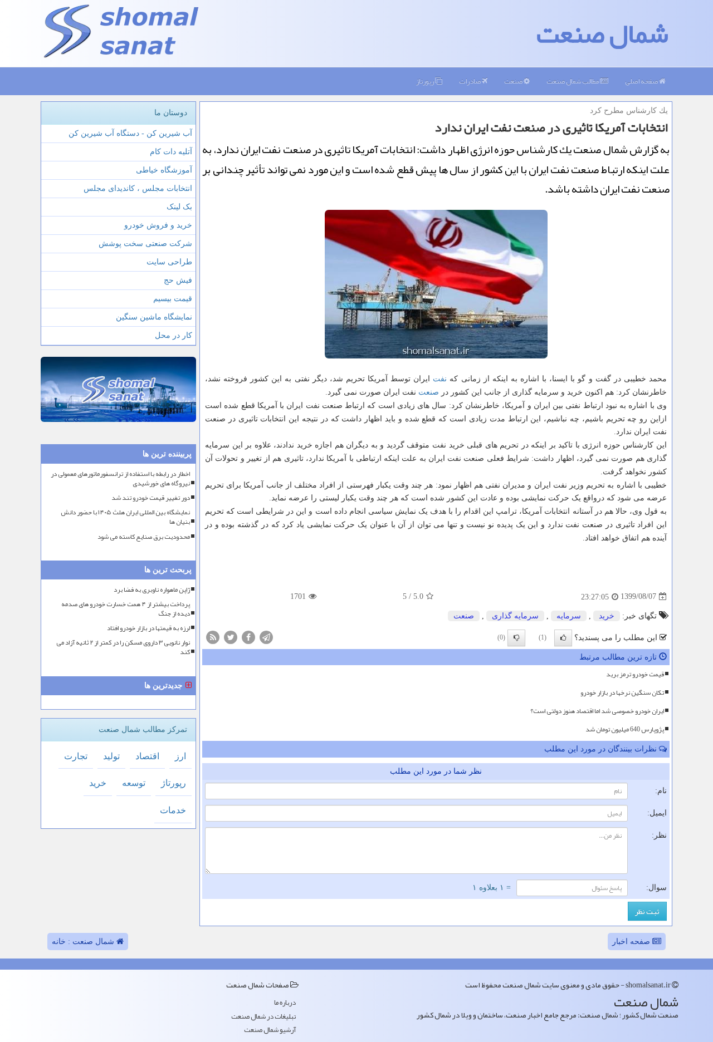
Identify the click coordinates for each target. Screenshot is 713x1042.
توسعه (133, 783)
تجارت (75, 756)
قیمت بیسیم (172, 298)
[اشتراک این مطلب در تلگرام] (266, 636)
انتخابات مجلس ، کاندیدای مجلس (138, 188)
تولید (111, 756)
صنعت (514, 81)
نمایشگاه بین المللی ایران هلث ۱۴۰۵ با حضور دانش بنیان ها (125, 517)
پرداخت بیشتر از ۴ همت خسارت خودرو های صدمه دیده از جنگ (125, 609)
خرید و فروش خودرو (158, 225)
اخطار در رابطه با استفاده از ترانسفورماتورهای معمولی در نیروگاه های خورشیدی (120, 479)
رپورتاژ (425, 81)
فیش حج (178, 280)
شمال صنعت (602, 33)
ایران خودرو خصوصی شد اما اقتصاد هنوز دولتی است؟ (597, 710)
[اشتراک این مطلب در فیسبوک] (248, 636)
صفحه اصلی (642, 81)
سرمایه (568, 616)
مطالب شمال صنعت (573, 81)
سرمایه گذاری (515, 616)
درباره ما (285, 1002)
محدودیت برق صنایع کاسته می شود (143, 536)
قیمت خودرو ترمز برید (635, 674)
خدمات (173, 810)
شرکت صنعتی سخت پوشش (145, 243)
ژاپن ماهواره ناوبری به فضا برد (152, 589)
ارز (180, 756)
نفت (440, 379)
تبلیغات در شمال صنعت (263, 1016)
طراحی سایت (169, 262)
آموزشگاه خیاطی (164, 170)
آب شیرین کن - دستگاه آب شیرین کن (130, 133)
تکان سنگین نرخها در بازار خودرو (622, 692)
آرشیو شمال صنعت (270, 1030)
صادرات (470, 81)
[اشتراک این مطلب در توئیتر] (230, 636)
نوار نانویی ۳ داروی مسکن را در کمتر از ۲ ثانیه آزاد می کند (123, 647)
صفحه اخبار (632, 941)
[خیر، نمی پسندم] (516, 638)
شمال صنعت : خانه (84, 941)
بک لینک (179, 207)
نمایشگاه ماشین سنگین (154, 317)
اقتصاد (147, 756)
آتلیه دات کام (171, 152)
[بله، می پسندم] (563, 638)
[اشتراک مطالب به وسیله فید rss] (213, 636)
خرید (606, 616)
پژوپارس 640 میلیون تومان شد (624, 729)
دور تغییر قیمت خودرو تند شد (150, 497)
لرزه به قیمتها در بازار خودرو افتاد (148, 628)
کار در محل (173, 335)
